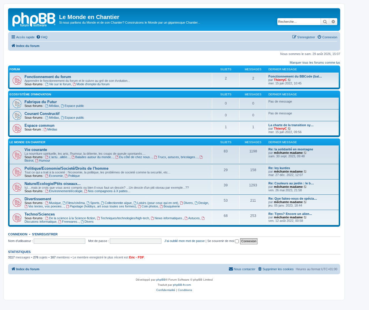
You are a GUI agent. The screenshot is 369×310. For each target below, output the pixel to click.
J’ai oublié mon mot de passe (184, 241)
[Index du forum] (34, 19)
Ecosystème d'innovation (30, 94)
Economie (56, 175)
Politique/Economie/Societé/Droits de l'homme (66, 168)
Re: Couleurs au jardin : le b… (291, 183)
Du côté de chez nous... (136, 157)
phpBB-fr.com (182, 284)
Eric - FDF (136, 257)
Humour (44, 160)
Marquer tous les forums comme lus (315, 62)
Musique (55, 203)
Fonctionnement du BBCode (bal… (295, 76)
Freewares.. (70, 221)
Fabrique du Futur (41, 102)
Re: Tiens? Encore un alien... (290, 214)
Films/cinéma (75, 203)
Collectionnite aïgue (118, 203)
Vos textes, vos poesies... (46, 206)
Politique (74, 175)
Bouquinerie (171, 206)
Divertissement (38, 199)
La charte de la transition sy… (291, 125)
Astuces (194, 218)
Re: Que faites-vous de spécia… (292, 198)
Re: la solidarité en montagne (290, 149)
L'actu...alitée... (59, 157)
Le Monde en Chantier (27, 142)
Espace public (74, 105)
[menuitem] (42, 37)
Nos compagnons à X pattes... (109, 191)
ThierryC (280, 80)
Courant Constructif (42, 113)
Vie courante (36, 150)
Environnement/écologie (65, 191)
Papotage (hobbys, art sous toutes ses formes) (103, 206)
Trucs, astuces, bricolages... (178, 157)
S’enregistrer (45, 234)
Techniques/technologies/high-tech (125, 218)
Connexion (17, 234)
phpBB (160, 279)
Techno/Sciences (40, 214)
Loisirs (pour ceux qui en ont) (157, 203)
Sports (94, 203)
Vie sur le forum (60, 84)
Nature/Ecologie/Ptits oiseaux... (53, 184)
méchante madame (288, 152)
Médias (54, 105)
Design (203, 203)
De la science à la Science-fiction (72, 218)
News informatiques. (169, 218)
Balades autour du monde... (94, 157)
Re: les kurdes (279, 168)
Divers (188, 203)
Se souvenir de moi (221, 241)
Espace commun (39, 125)
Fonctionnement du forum (48, 77)
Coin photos (150, 206)
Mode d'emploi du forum (93, 84)
